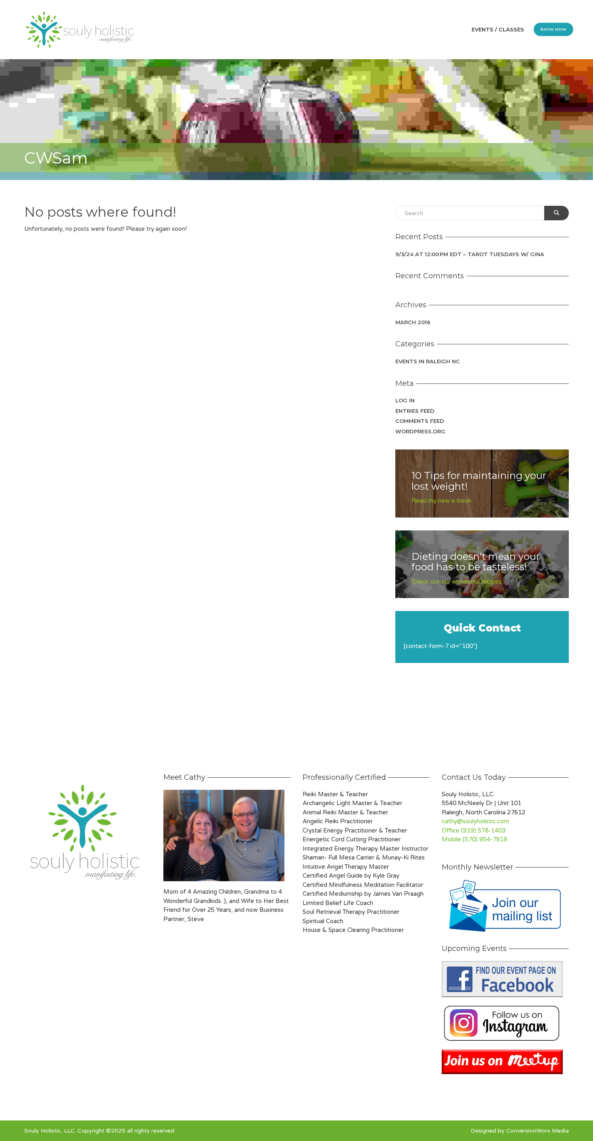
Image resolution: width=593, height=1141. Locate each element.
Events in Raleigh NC (427, 361)
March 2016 (412, 322)
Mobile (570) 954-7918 (474, 839)
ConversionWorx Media (537, 1130)
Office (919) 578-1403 (473, 830)
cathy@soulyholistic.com (475, 821)
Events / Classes (498, 29)
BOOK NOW (553, 29)
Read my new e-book (441, 500)
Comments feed (419, 421)
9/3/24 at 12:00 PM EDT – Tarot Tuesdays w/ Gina (469, 254)
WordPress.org (420, 431)
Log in (405, 400)
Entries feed (414, 411)
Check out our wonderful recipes (456, 581)
